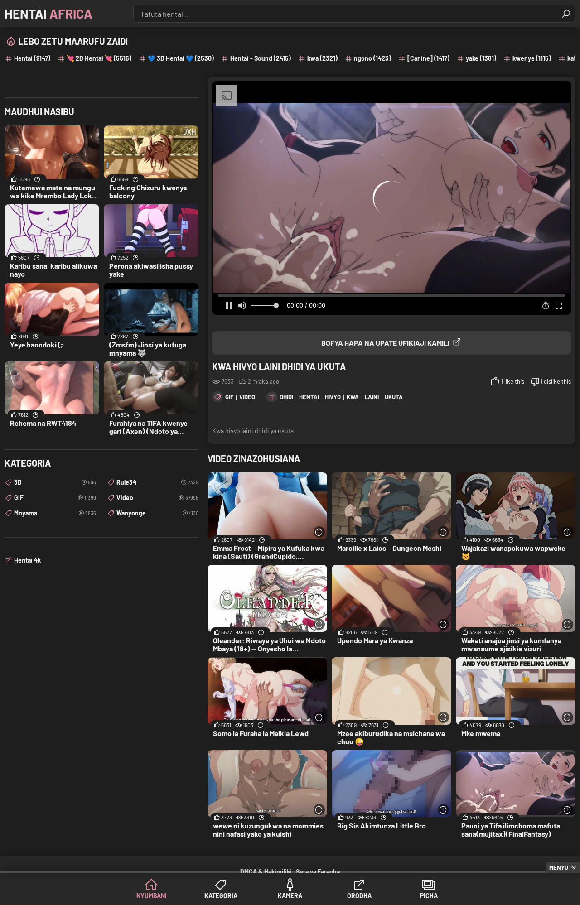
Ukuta (394, 397)
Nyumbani (151, 896)
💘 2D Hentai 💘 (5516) (99, 58)
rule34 (157, 482)
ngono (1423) (372, 58)
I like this (513, 381)
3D (55, 482)
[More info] (319, 532)
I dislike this (556, 381)
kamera (290, 896)
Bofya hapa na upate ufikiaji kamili (385, 342)
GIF (229, 397)
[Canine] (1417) (428, 58)
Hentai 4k (27, 560)
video (247, 397)
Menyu (558, 867)
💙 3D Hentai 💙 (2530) (181, 58)
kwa (353, 397)
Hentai (48, 13)
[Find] (566, 13)
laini (372, 397)
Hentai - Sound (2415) (260, 58)
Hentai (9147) (32, 58)
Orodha (359, 896)
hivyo (333, 397)
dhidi (286, 397)
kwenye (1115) (531, 58)
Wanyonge (157, 513)
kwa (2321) (322, 58)
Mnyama (55, 513)
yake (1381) (481, 58)
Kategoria (220, 896)
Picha (429, 896)
